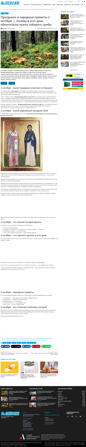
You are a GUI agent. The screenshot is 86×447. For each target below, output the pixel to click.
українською (55, 28)
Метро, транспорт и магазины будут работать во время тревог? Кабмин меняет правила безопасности (77, 56)
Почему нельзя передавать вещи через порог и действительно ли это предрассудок (49, 375)
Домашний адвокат (77, 442)
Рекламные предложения (52, 415)
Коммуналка (47, 4)
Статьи (67, 445)
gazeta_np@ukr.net (49, 424)
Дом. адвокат (75, 4)
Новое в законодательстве (67, 444)
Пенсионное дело (36, 4)
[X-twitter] (76, 416)
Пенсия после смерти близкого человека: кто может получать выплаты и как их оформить (46, 398)
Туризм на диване (48, 445)
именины (9, 342)
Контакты (71, 1)
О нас (66, 1)
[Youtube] (84, 1)
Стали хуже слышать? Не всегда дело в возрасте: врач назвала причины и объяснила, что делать (46, 404)
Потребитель (58, 445)
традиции (24, 342)
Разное (6, 13)
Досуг (57, 444)
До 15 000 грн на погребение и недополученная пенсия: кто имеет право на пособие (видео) (27, 338)
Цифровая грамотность (78, 444)
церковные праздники (31, 342)
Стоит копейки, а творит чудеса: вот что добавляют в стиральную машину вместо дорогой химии (77, 63)
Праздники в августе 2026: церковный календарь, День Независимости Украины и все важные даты (27, 376)
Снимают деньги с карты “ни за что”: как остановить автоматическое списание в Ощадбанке (77, 36)
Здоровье (60, 4)
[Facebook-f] (82, 1)
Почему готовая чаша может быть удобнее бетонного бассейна (77, 42)
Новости (26, 4)
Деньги (54, 445)
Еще (82, 4)
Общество (67, 4)
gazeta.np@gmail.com (28, 430)
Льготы (59, 444)
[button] (5, 346)
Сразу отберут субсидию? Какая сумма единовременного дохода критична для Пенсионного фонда (77, 49)
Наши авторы (60, 1)
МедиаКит (48, 412)
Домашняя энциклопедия (50, 444)
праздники (14, 342)
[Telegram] (72, 416)
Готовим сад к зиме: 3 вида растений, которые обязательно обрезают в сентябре (77, 16)
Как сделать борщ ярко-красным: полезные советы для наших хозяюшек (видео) (24, 340)
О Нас (24, 412)
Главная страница (4, 9)
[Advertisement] (29, 206)
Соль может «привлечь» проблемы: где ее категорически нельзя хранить (9, 375)
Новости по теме (8, 359)
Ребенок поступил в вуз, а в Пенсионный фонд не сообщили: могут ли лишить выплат (76, 22)
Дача (53, 4)
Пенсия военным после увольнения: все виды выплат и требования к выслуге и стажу (77, 29)
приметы (19, 342)
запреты (4, 342)
